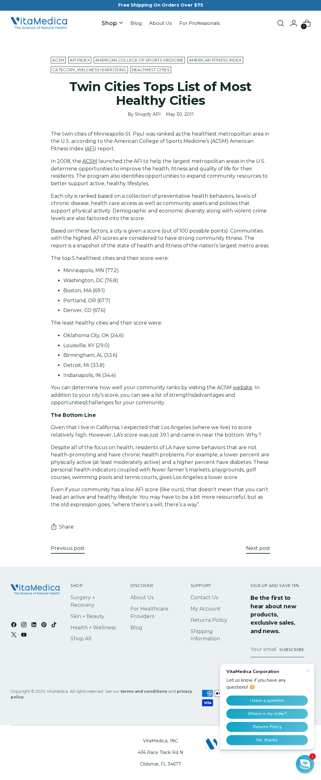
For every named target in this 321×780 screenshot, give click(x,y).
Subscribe (291, 649)
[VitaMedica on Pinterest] (44, 625)
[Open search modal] (280, 23)
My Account (206, 609)
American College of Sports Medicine (139, 60)
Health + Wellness (93, 628)
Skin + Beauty (87, 616)
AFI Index (80, 60)
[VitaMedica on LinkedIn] (34, 625)
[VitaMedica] (39, 23)
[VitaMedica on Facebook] (14, 625)
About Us (142, 597)
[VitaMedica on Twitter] (14, 636)
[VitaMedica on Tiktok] (54, 625)
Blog (136, 628)
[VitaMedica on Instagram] (24, 625)
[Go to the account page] (293, 23)
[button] (305, 764)
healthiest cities (151, 69)
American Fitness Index (215, 60)
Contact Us (204, 597)
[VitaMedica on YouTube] (24, 636)
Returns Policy (209, 620)
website (242, 387)
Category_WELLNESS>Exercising (89, 69)
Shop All (81, 639)
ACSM (58, 60)
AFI (90, 149)
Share (66, 527)
